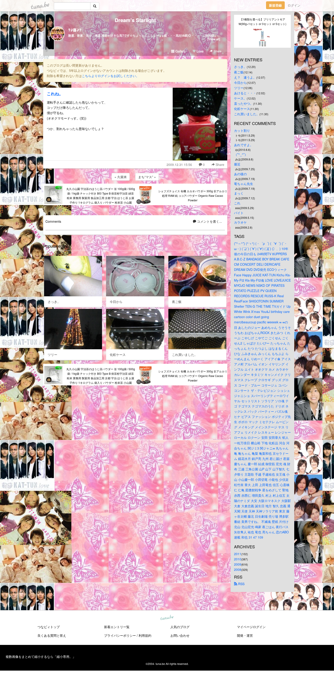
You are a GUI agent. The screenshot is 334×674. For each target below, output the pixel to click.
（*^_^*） (241, 154)
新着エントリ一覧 (117, 626)
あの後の (240, 174)
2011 (237, 554)
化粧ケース (242, 108)
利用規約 (145, 635)
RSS (240, 584)
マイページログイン (251, 626)
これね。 (55, 94)
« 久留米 (121, 177)
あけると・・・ (245, 93)
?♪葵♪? (74, 29)
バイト (239, 212)
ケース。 (240, 98)
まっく (239, 193)
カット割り (242, 130)
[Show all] (213, 39)
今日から (240, 82)
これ (237, 203)
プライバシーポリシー (120, 635)
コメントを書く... (209, 221)
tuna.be (167, 618)
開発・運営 (245, 635)
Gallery (180, 51)
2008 (237, 569)
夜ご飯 (239, 72)
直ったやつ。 (243, 103)
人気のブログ (179, 626)
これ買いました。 (246, 114)
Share (217, 51)
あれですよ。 (243, 144)
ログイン (294, 5)
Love (200, 51)
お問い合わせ (179, 635)
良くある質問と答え (51, 635)
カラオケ (240, 222)
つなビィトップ (48, 626)
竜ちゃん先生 (243, 183)
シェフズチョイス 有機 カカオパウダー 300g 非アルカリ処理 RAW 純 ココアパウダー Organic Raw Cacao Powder (192, 195)
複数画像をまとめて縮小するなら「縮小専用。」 (41, 656)
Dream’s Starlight (135, 20)
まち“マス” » (147, 177)
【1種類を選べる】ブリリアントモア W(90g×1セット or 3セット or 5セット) (262, 21)
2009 (237, 564)
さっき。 (240, 66)
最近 (237, 164)
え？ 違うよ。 (245, 77)
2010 (237, 559)
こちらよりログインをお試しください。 (110, 75)
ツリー (239, 87)
